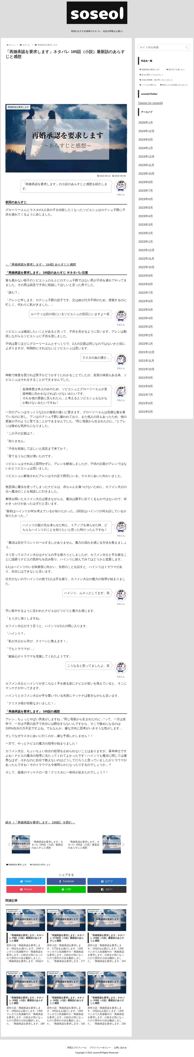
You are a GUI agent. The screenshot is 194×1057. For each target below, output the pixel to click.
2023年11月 (146, 165)
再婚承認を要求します (17, 865)
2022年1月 (146, 343)
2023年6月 (146, 199)
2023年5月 (146, 207)
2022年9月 (146, 275)
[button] (186, 47)
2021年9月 (146, 377)
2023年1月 (146, 241)
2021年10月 (147, 369)
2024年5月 (146, 139)
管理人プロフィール (76, 1047)
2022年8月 (146, 284)
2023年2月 (146, 233)
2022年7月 (146, 292)
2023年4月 (146, 216)
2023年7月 (146, 190)
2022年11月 (146, 258)
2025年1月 (146, 122)
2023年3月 (146, 224)
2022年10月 (147, 267)
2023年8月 (146, 182)
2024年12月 (147, 131)
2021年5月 (146, 411)
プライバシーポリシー (100, 1047)
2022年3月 (146, 326)
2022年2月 (146, 335)
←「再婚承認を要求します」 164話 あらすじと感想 (40, 264)
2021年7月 (146, 394)
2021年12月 (147, 352)
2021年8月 (146, 386)
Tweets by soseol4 (150, 103)
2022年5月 (146, 309)
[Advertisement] (66, 82)
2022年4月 (146, 318)
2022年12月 (147, 250)
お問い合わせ (120, 1047)
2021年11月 (146, 360)
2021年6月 (146, 403)
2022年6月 (146, 301)
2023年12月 (147, 156)
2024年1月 (146, 148)
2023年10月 (147, 173)
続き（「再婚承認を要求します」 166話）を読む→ (40, 822)
